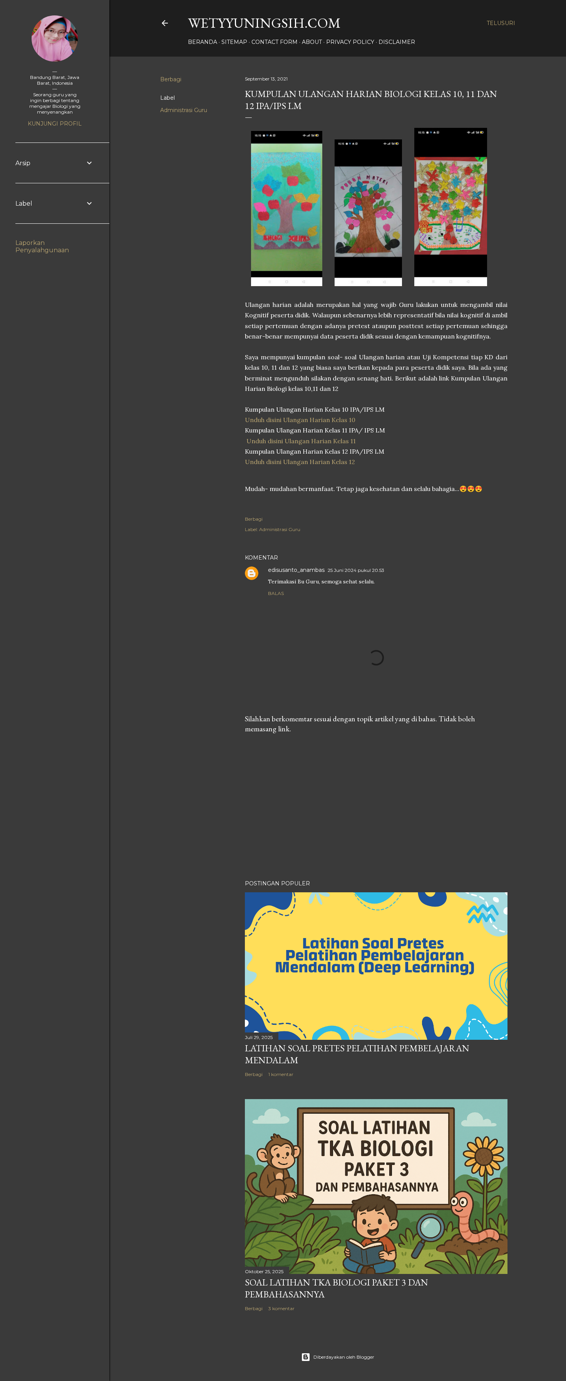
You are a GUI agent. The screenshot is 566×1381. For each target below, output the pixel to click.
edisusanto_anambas (296, 569)
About (312, 42)
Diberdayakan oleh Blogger (343, 1357)
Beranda (202, 42)
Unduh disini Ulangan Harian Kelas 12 (300, 462)
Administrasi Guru (183, 110)
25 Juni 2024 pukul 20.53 (356, 570)
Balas (276, 593)
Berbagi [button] (170, 79)
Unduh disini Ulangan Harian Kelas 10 (300, 420)
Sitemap (234, 42)
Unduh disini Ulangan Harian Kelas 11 (301, 441)
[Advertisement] (376, 807)
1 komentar (280, 1074)
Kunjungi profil (55, 123)
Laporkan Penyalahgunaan (42, 246)
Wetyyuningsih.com (264, 23)
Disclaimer (396, 42)
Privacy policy (350, 42)
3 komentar (281, 1308)
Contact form (274, 42)
